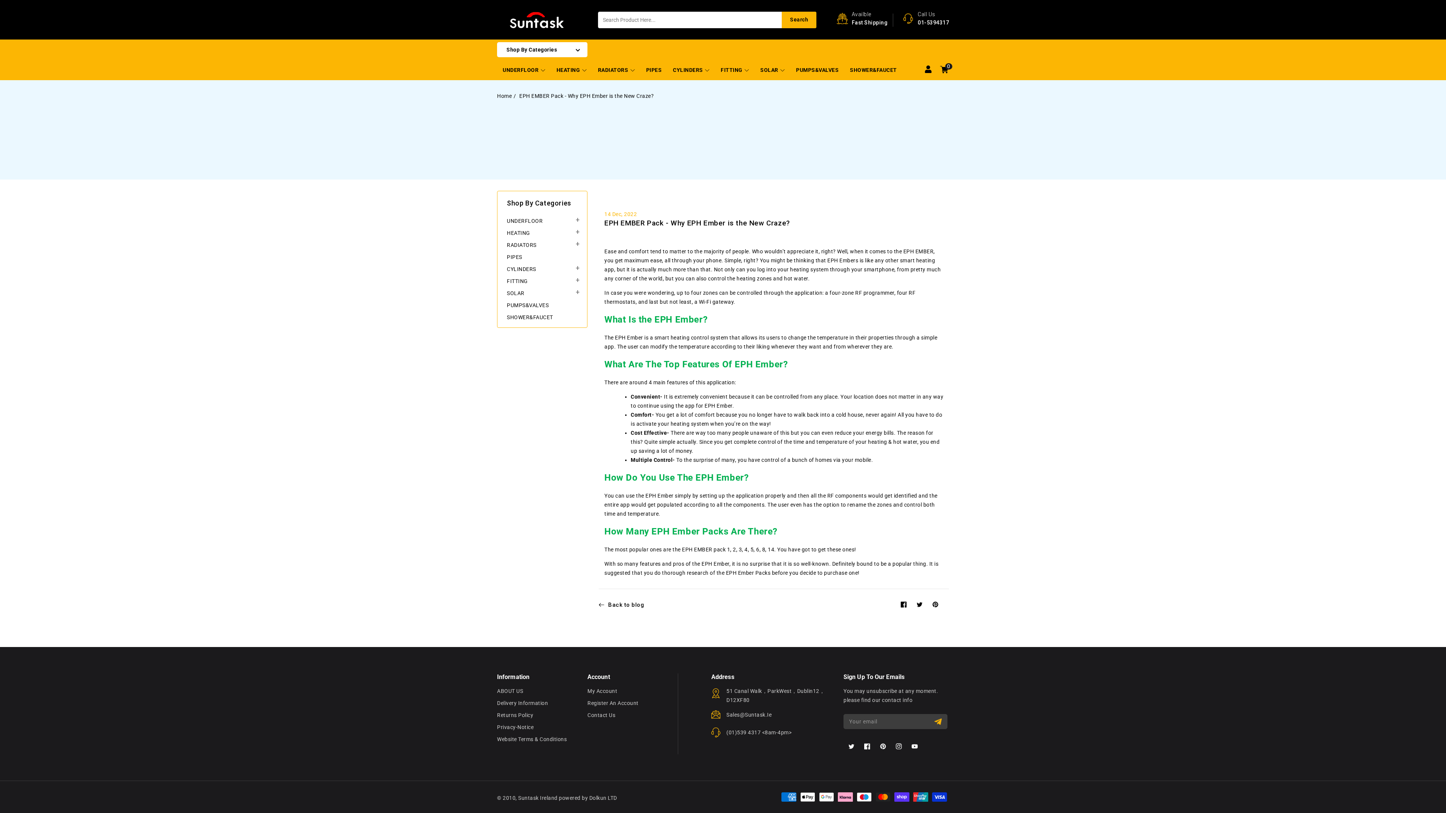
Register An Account (613, 703)
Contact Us (601, 715)
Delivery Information (522, 703)
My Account (602, 691)
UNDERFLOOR (521, 70)
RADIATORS (614, 70)
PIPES (514, 257)
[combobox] (707, 20)
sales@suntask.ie (749, 715)
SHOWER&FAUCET (530, 317)
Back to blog (626, 604)
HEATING (569, 70)
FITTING (732, 70)
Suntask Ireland (538, 798)
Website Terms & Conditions (532, 739)
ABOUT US (510, 691)
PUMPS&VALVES (528, 305)
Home (504, 96)
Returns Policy (515, 715)
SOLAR (769, 70)
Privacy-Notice (515, 727)
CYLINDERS (688, 70)
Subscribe (938, 721)
